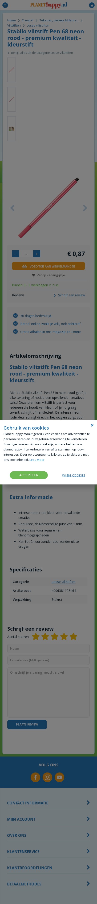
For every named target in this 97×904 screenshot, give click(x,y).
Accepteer (28, 475)
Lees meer (36, 459)
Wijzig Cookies (73, 475)
